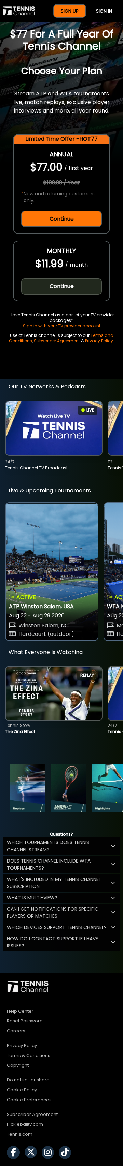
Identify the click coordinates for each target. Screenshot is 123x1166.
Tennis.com (19, 1134)
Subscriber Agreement (57, 341)
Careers (16, 1031)
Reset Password (25, 1021)
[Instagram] (49, 1152)
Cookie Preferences (29, 1099)
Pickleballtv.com (25, 1124)
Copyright (18, 1065)
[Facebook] (15, 1152)
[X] (32, 1152)
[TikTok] (66, 1152)
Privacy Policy (99, 341)
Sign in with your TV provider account (61, 326)
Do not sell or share (28, 1080)
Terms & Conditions (28, 1055)
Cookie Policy (22, 1090)
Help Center (20, 1011)
